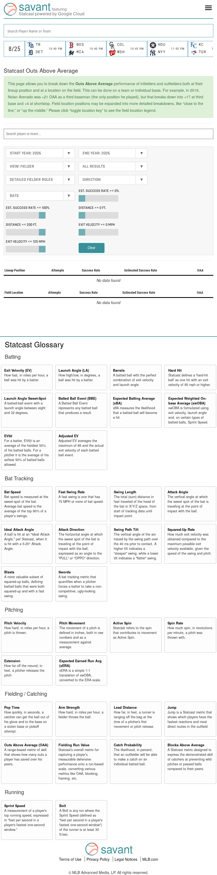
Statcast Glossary (34, 344)
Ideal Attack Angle (19, 529)
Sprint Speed (14, 805)
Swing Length (125, 492)
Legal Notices (126, 859)
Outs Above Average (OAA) (26, 745)
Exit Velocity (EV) (17, 370)
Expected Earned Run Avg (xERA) (80, 663)
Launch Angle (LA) (73, 370)
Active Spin (122, 623)
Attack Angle (178, 492)
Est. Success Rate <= (27, 207)
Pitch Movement (72, 623)
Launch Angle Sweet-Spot (25, 398)
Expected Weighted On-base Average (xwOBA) (187, 401)
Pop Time (12, 707)
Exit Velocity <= (25, 241)
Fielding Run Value (73, 745)
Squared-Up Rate (181, 529)
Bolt (62, 805)
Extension (12, 660)
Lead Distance (125, 707)
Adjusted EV (68, 436)
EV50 (8, 436)
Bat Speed (12, 492)
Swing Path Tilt (126, 529)
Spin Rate (175, 623)
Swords (64, 572)
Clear (91, 248)
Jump (172, 707)
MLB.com (150, 859)
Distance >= (92, 207)
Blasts (9, 572)
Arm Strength (69, 707)
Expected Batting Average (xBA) (134, 401)
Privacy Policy (99, 859)
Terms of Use (71, 859)
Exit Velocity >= (97, 224)
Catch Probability (128, 745)
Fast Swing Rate (71, 492)
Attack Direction (71, 529)
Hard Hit (175, 370)
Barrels (119, 370)
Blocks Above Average (186, 745)
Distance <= (21, 224)
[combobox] (108, 30)
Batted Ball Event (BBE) (77, 398)
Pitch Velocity (15, 623)
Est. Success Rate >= (99, 190)
